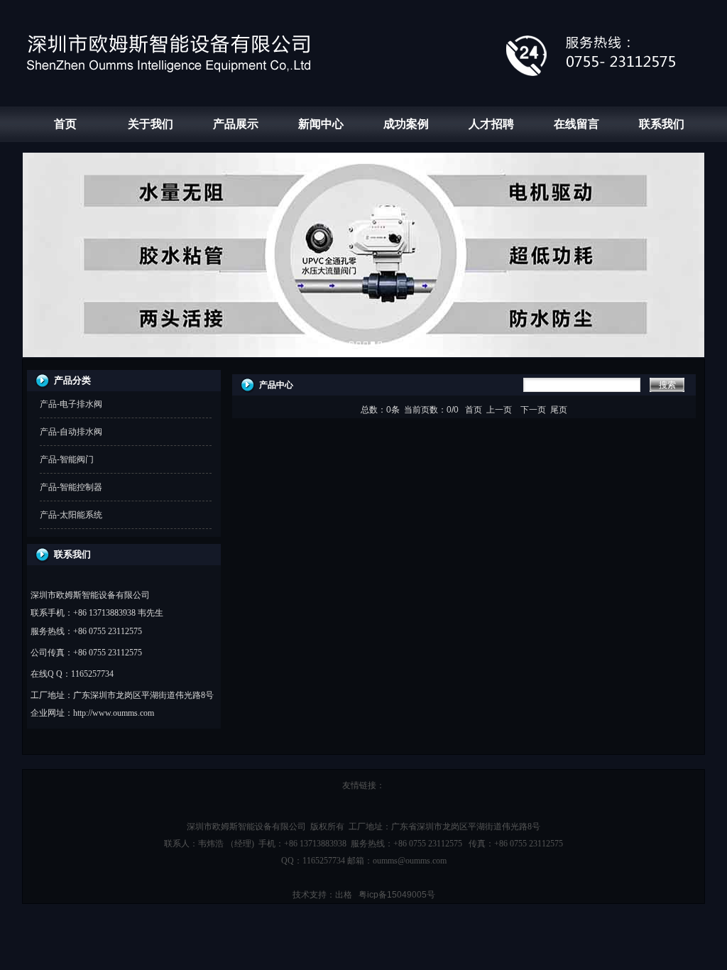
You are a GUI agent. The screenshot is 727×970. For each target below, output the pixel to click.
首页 (65, 124)
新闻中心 (321, 124)
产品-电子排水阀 (71, 404)
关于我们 (150, 124)
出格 (343, 895)
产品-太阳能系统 (71, 515)
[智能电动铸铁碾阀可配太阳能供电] (358, 344)
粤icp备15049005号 (397, 895)
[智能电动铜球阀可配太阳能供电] (380, 344)
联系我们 (661, 124)
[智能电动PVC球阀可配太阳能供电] (373, 344)
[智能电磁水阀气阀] (366, 344)
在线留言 (576, 124)
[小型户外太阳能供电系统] (351, 344)
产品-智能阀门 (67, 459)
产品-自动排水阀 (71, 432)
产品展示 (235, 124)
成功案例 (406, 124)
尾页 (558, 410)
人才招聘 (491, 124)
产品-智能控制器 (71, 487)
